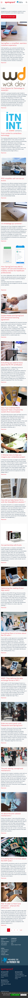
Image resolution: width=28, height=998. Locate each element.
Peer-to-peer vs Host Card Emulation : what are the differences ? (11, 906)
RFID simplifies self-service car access (12, 179)
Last (21, 930)
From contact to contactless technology (11, 134)
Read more (3, 62)
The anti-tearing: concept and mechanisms (12, 769)
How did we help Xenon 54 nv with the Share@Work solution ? (13, 501)
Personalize (23, 994)
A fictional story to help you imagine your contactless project (13, 456)
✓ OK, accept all (15, 994)
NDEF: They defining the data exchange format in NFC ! (12, 679)
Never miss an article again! (8, 16)
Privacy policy (15, 996)
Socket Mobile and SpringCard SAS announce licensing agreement (12, 317)
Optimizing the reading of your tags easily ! (12, 589)
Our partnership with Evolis (11, 545)
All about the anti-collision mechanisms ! (11, 814)
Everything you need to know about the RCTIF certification (12, 364)
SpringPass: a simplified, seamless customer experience (14, 44)
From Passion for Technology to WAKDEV (12, 89)
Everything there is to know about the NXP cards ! (13, 860)
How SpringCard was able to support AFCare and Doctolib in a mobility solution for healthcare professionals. (13, 269)
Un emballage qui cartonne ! (11, 223)
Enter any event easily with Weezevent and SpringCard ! (11, 724)
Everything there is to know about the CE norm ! (13, 634)
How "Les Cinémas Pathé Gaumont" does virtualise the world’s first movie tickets (12, 410)
